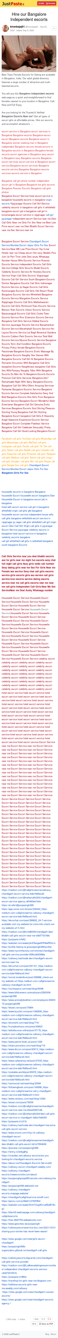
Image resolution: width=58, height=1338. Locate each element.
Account (51, 3)
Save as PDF (47, 1323)
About (53, 1334)
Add (42, 3)
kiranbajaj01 (17, 26)
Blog (47, 1334)
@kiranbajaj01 (31, 26)
